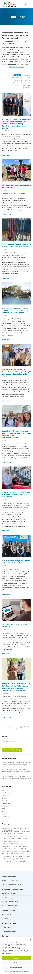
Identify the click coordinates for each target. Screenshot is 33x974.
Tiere (20, 854)
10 (28, 726)
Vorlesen (18, 859)
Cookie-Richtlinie (8, 971)
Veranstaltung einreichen (9, 931)
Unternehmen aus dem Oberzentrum (16, 856)
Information (22, 836)
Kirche (16, 843)
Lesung (16, 848)
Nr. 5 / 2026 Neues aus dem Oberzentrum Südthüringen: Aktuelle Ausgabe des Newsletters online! (16, 772)
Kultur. (11, 848)
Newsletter (18, 80)
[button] (30, 939)
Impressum (26, 971)
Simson (11, 851)
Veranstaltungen (6, 927)
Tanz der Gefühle (12, 854)
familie (22, 831)
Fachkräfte (5, 897)
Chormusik (16, 831)
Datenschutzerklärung (18, 971)
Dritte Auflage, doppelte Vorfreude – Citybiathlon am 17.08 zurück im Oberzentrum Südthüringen (16, 310)
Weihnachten (5, 861)
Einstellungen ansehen (16, 967)
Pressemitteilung (13, 83)
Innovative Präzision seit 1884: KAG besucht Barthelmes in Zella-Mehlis (16, 245)
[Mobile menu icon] (29, 4)
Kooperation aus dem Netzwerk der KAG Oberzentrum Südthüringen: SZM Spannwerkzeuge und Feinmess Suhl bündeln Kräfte (16, 687)
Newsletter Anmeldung (12, 750)
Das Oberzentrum (17, 77)
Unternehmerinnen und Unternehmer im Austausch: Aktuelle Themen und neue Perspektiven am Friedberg (16, 765)
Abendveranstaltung (7, 828)
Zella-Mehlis (26, 88)
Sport (12, 85)
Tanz (3, 854)
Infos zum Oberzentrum (11, 838)
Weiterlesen (5, 155)
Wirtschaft (26, 85)
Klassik (21, 843)
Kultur (28, 77)
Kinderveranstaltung (7, 843)
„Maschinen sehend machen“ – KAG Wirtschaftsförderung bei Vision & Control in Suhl (16, 494)
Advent (14, 828)
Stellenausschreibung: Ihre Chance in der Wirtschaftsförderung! (16, 562)
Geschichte (20, 833)
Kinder (4, 841)
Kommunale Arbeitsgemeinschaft (15, 846)
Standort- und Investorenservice (11, 901)
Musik (20, 848)
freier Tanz (5, 833)
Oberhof (27, 80)
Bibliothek (7, 831)
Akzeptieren (16, 958)
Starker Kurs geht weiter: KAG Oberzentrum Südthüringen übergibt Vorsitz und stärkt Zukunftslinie (16, 372)
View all (17, 75)
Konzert (5, 848)
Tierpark (25, 854)
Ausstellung (20, 828)
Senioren (4, 851)
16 (16, 728)
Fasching (28, 831)
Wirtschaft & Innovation (9, 893)
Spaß (22, 851)
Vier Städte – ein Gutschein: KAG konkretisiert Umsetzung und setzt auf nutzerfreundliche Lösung (16, 777)
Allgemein (26, 75)
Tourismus (5, 918)
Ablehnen (16, 962)
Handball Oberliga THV (8, 836)
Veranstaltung (8, 858)
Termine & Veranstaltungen (9, 905)
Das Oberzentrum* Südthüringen (11, 881)
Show (8, 851)
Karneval (24, 838)
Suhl (18, 85)
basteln (27, 828)
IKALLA (17, 836)
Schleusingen (25, 83)
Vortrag (24, 859)
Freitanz (13, 833)
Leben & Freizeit (6, 914)
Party (25, 848)
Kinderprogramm (13, 841)
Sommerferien (17, 851)
